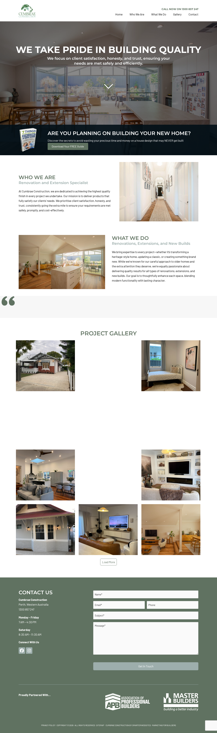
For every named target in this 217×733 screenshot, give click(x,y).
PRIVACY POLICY (48, 725)
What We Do (158, 14)
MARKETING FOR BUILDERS (164, 725)
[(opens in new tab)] (181, 701)
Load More (108, 562)
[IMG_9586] (108, 420)
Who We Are (137, 14)
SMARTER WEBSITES (141, 725)
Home (119, 14)
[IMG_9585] (170, 420)
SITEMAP (100, 725)
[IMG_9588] (108, 365)
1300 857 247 (26, 609)
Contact (193, 14)
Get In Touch (145, 666)
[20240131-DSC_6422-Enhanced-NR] (170, 529)
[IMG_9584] (45, 475)
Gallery (177, 14)
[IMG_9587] (45, 420)
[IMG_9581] (108, 475)
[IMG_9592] (45, 365)
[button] (22, 650)
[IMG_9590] (170, 365)
